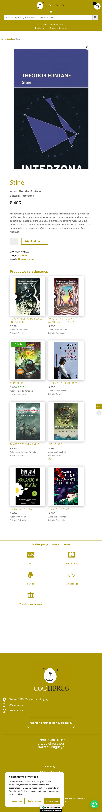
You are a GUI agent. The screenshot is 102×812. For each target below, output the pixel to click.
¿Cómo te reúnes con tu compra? (51, 722)
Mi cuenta (43, 24)
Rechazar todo (34, 801)
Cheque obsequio (58, 28)
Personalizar (17, 801)
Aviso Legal (51, 766)
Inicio (2, 39)
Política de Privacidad (51, 772)
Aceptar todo (52, 801)
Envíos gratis (41, 28)
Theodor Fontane (26, 259)
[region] (34, 789)
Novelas (10, 39)
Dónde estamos (57, 24)
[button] (87, 47)
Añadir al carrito (34, 241)
